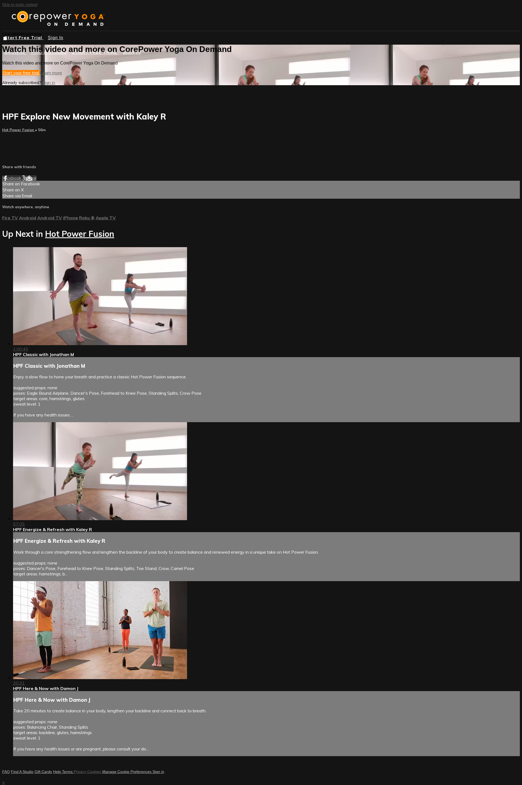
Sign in (48, 82)
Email (31, 178)
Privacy (80, 771)
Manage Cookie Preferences (127, 771)
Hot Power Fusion (18, 130)
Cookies (94, 771)
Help (57, 771)
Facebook (12, 178)
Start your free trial (21, 72)
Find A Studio (22, 771)
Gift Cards (43, 771)
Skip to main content (20, 4)
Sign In (55, 37)
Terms (68, 771)
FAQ (6, 771)
